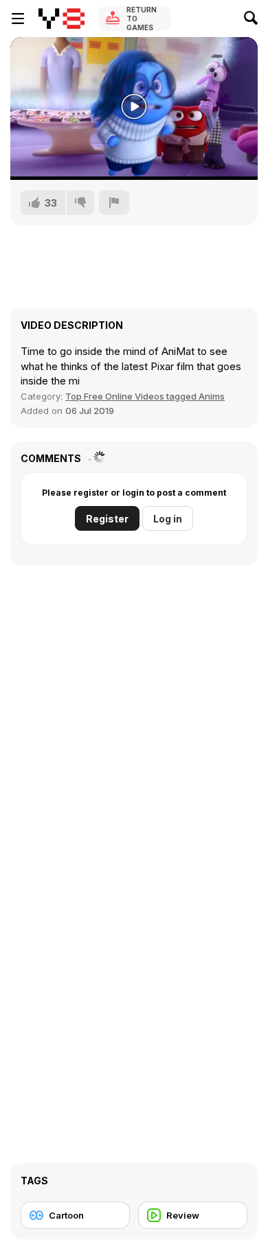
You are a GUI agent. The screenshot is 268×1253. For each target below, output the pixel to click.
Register (107, 519)
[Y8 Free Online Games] (61, 18)
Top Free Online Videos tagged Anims (145, 396)
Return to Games (141, 18)
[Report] (114, 202)
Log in (167, 519)
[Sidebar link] (18, 18)
